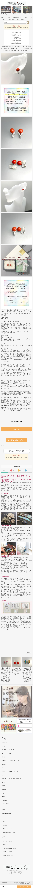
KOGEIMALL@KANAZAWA (9, 848)
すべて (5, 470)
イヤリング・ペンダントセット (10, 771)
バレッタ (4, 767)
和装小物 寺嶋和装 (7, 841)
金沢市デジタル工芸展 (8, 855)
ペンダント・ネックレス (8, 749)
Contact (5, 825)
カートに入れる (24, 887)
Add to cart (16, 429)
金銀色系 (4, 789)
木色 (3, 793)
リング (3, 757)
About (4, 818)
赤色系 (3, 782)
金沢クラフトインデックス (9, 844)
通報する (29, 652)
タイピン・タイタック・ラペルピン (11, 760)
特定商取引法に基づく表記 (9, 832)
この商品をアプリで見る (16, 451)
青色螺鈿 (5, 800)
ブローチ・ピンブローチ (8, 753)
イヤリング (4, 742)
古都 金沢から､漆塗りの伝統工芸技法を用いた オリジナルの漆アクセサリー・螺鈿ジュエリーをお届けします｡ (16, 18)
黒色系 (3, 785)
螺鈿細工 (4, 796)
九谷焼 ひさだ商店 (7, 851)
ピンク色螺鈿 (6, 803)
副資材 (3, 809)
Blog (4, 821)
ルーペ (3, 775)
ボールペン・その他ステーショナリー (11, 778)
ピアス (3, 746)
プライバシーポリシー (8, 828)
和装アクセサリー (6, 764)
